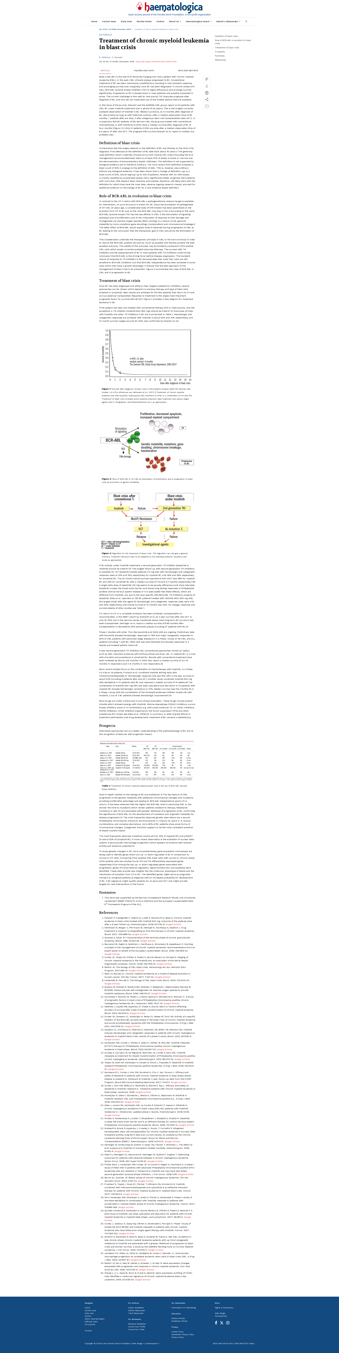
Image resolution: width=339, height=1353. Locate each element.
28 (186, 682)
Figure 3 (148, 299)
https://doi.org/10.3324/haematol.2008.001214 (156, 61)
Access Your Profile (136, 1327)
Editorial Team (91, 1322)
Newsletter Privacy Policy (182, 1334)
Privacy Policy (177, 1337)
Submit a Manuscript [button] (227, 21)
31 (121, 817)
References (220, 60)
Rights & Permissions (224, 1308)
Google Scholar (173, 924)
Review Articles (178, 1318)
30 (170, 695)
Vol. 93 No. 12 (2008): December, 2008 (115, 29)
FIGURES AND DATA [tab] (144, 70)
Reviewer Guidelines (137, 1324)
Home (94, 21)
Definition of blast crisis (226, 36)
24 (153, 638)
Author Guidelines (136, 1308)
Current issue (90, 1310)
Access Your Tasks (136, 1329)
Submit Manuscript (136, 1310)
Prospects (220, 52)
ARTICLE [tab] (105, 70)
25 (136, 645)
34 (116, 864)
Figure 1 (118, 128)
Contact (88, 1331)
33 (113, 864)
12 (168, 311)
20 (130, 568)
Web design (220, 1313)
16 (126, 568)
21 (142, 591)
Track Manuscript (136, 1313)
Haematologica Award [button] (198, 21)
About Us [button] (174, 21)
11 (142, 299)
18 (194, 582)
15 (172, 311)
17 (192, 582)
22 (157, 617)
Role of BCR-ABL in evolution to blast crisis (233, 42)
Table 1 (169, 314)
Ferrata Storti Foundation (119, 1343)
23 (187, 626)
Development (221, 1316)
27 (126, 676)
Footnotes (220, 56)
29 (190, 689)
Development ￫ (152, 1343)
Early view (126, 21)
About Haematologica (94, 1319)
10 (140, 299)
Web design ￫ (138, 1343)
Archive (160, 21)
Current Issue (109, 21)
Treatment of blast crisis (227, 47)
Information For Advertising (183, 1308)
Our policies (90, 1324)
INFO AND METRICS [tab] (188, 70)
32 (133, 846)
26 (161, 664)
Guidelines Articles (179, 1321)
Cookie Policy (177, 1332)
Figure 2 (150, 269)
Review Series (144, 21)
